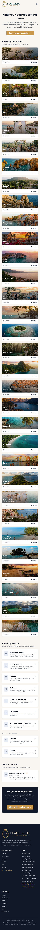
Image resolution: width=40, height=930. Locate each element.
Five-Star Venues (27, 867)
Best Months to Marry (28, 862)
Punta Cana (5, 856)
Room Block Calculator (29, 878)
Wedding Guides (27, 859)
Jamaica (4, 859)
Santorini (4, 867)
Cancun (4, 853)
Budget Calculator (27, 881)
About (4, 895)
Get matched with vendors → (20, 33)
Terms (3, 909)
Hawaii (4, 862)
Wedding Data (26, 870)
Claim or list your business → (20, 807)
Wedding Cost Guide (28, 876)
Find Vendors (26, 856)
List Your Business (28, 887)
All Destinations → (8, 870)
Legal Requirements (28, 865)
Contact (4, 903)
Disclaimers (5, 912)
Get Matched (26, 853)
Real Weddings (26, 873)
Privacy (4, 906)
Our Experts (5, 898)
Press (3, 901)
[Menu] (37, 4)
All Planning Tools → (28, 884)
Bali (3, 865)
